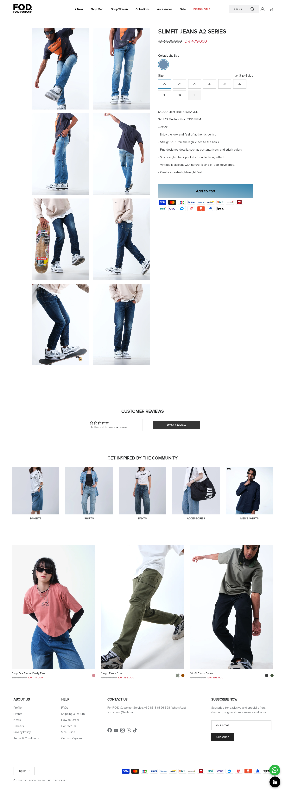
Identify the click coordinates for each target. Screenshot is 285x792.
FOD (25, 780)
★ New (78, 9)
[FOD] (23, 9)
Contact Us (68, 726)
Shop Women (119, 9)
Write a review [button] (176, 425)
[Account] (262, 9)
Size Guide (68, 732)
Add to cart (205, 191)
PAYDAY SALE (201, 9)
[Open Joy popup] (274, 781)
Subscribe (222, 737)
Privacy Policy (22, 732)
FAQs (64, 707)
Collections (142, 9)
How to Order (70, 720)
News (17, 720)
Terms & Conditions (26, 738)
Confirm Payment (72, 738)
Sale (183, 9)
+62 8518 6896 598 (157, 707)
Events (18, 714)
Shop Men (97, 9)
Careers (19, 726)
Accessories (164, 9)
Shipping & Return (73, 714)
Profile (18, 707)
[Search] (252, 9)
